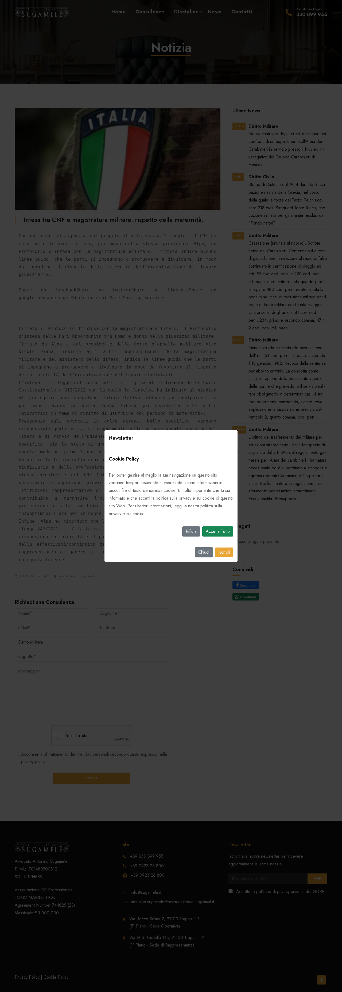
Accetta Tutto (218, 531)
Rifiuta (191, 531)
